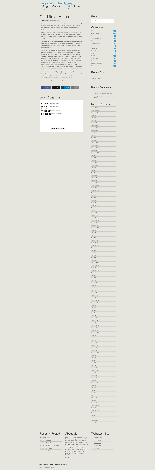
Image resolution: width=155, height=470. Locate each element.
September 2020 (95, 190)
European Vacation (103, 43)
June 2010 (93, 418)
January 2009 (94, 420)
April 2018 (93, 238)
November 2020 (95, 185)
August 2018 (94, 230)
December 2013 (95, 325)
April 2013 (93, 340)
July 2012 (93, 358)
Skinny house (103, 61)
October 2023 (94, 130)
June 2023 (93, 132)
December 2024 (95, 110)
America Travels (103, 33)
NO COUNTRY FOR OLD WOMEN (49, 445)
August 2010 (94, 413)
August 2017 (94, 248)
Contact (46, 464)
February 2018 (94, 240)
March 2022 (94, 160)
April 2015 (93, 290)
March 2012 (94, 368)
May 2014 (93, 313)
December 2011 (95, 375)
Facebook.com (98, 437)
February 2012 (94, 370)
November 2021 (95, 165)
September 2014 (95, 303)
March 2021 (94, 175)
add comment (58, 128)
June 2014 (93, 310)
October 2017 (94, 243)
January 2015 (94, 298)
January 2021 (94, 180)
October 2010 (94, 408)
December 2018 (95, 220)
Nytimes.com (97, 443)
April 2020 (93, 198)
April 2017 (93, 258)
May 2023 (93, 135)
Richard (103, 53)
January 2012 (94, 373)
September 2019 (95, 205)
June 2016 (93, 275)
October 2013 (94, 330)
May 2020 (93, 195)
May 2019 (93, 210)
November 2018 (95, 223)
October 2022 (94, 150)
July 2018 (93, 233)
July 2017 (93, 250)
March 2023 (94, 140)
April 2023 (93, 137)
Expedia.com (97, 445)
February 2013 (94, 345)
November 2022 (95, 147)
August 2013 (94, 335)
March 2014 (94, 318)
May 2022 (93, 157)
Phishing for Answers (96, 76)
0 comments (45, 20)
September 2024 (95, 112)
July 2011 (93, 388)
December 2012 (95, 348)
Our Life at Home (54, 16)
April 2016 (93, 280)
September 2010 (95, 410)
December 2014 (95, 300)
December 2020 (95, 182)
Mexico (103, 46)
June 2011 (93, 390)
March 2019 (94, 213)
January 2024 (94, 125)
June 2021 (93, 170)
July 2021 (93, 167)
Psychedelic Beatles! (96, 81)
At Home (103, 36)
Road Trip (103, 56)
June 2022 (93, 155)
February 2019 (94, 215)
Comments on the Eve (96, 78)
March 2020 (94, 200)
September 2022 (95, 152)
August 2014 (94, 305)
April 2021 (93, 172)
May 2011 (93, 393)
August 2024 (94, 115)
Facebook (67, 461)
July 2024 (93, 117)
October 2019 (94, 203)
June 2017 (93, 253)
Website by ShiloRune (61, 464)
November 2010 (95, 405)
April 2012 (93, 365)
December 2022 (95, 145)
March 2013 (94, 343)
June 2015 (93, 288)
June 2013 (93, 338)
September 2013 (95, 333)
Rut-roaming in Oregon (46, 448)
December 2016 (95, 265)
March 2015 (94, 293)
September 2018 (95, 228)
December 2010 (95, 403)
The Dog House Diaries (103, 63)
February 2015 (94, 295)
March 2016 (94, 283)
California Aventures (103, 38)
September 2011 (95, 383)
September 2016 (95, 270)
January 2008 (94, 423)
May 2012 (93, 363)
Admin (51, 464)
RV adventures (103, 58)
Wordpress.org (98, 448)
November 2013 (95, 328)
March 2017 (94, 260)
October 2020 (94, 188)
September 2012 (95, 353)
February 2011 (94, 398)
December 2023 (95, 127)
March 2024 (94, 122)
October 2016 (94, 268)
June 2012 (93, 360)
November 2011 (95, 378)
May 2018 (93, 235)
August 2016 (94, 273)
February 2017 (94, 263)
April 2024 (93, 120)
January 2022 (94, 162)
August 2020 (94, 193)
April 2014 (93, 315)
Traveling (103, 66)
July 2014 (93, 308)
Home (40, 464)
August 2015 (94, 285)
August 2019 (94, 208)
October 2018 (94, 225)
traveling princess (98, 96)
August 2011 (94, 385)
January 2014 (94, 323)
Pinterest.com (97, 440)
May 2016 (93, 278)
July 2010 (93, 415)
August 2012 (94, 355)
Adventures (103, 31)
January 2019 (94, 218)
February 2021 (94, 177)
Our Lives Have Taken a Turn (47, 451)
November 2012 (95, 350)
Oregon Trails (103, 51)
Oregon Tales (103, 48)
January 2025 (94, 107)
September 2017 (95, 245)
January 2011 (94, 400)
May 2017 (93, 255)
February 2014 (94, 320)
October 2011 (94, 380)
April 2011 (93, 395)
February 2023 (94, 142)
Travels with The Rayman (56, 3)
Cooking (103, 41)
